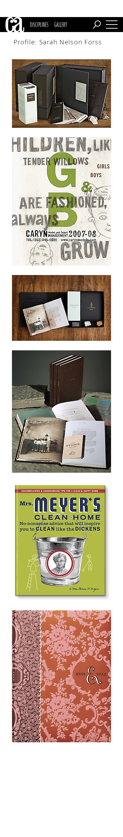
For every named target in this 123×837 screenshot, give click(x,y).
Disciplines (39, 24)
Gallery (60, 24)
